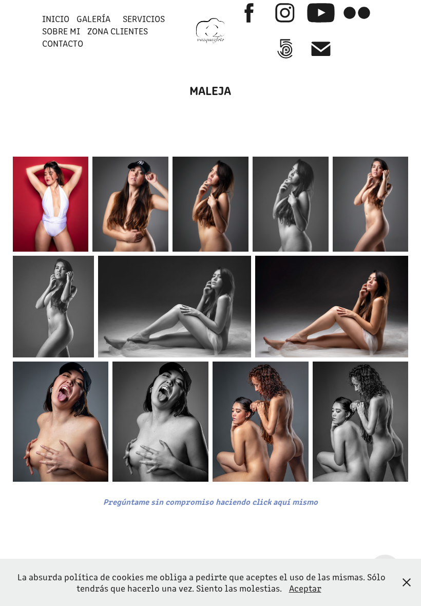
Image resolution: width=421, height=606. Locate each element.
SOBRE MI (61, 31)
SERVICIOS (144, 18)
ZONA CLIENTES (117, 31)
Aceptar (305, 588)
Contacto (62, 43)
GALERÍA (93, 18)
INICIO (55, 18)
